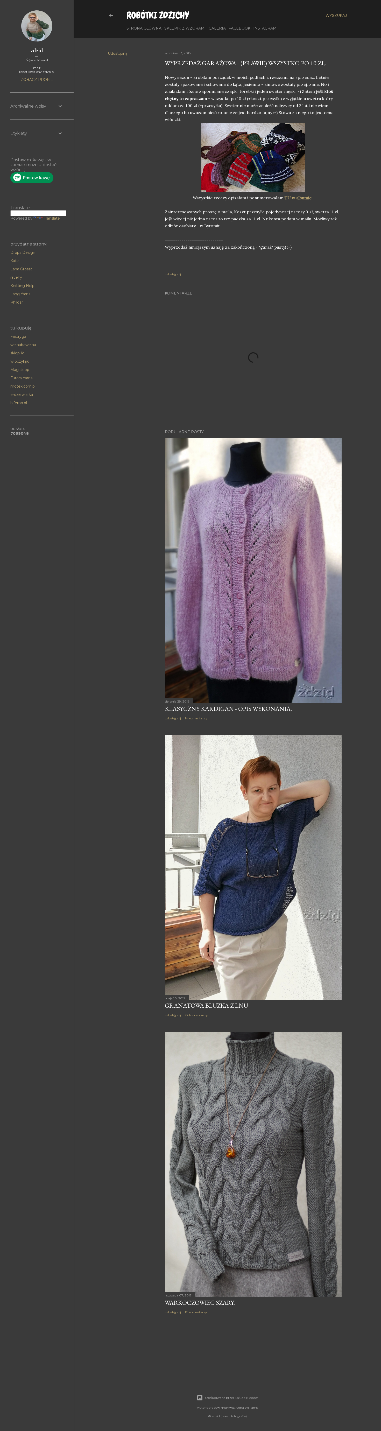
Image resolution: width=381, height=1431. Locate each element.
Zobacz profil (37, 79)
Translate (52, 218)
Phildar (16, 302)
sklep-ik (17, 353)
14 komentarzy (196, 718)
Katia (14, 260)
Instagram (265, 28)
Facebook (239, 28)
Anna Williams (247, 1407)
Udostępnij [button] (117, 53)
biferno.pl (18, 403)
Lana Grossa (21, 269)
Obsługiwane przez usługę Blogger (231, 1398)
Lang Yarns (20, 294)
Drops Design (22, 252)
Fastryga (18, 336)
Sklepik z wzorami (185, 28)
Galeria (217, 28)
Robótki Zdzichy (157, 15)
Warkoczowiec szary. (200, 1303)
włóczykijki (20, 361)
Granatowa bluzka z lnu (206, 1005)
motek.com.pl (23, 386)
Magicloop (19, 369)
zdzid (37, 50)
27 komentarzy (196, 1015)
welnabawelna (23, 344)
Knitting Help (22, 285)
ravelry (16, 277)
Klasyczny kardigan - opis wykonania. (228, 709)
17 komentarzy (196, 1312)
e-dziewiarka (21, 394)
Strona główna (143, 28)
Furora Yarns (21, 378)
